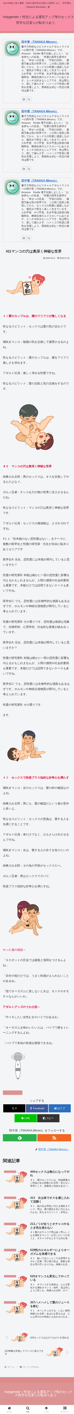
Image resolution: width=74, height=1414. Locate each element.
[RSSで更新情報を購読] (29, 99)
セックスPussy (14, 1092)
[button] (48, 1118)
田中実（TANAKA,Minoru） (39, 41)
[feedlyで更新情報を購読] (23, 99)
